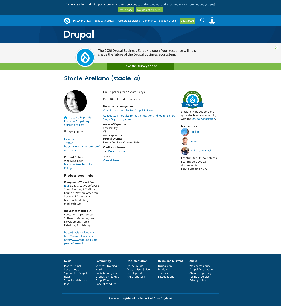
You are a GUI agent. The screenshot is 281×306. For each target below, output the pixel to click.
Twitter (68, 143)
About (193, 261)
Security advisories (75, 280)
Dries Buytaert (163, 298)
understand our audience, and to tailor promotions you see (177, 4)
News (67, 261)
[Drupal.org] (108, 35)
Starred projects (74, 125)
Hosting (100, 269)
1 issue (120, 151)
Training (112, 266)
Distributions (166, 276)
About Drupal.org (200, 273)
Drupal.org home (67, 21)
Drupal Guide (135, 266)
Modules (163, 269)
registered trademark (136, 298)
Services (100, 266)
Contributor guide (106, 273)
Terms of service (199, 276)
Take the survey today (140, 66)
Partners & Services (128, 20)
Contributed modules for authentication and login (134, 115)
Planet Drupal (72, 266)
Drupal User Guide (138, 269)
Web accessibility (199, 266)
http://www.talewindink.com (81, 236)
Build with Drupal (104, 20)
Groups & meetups (107, 276)
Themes (163, 273)
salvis (194, 141)
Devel (150, 110)
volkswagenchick (201, 150)
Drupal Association (203, 119)
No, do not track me (149, 10)
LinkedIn (69, 139)
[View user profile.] (75, 101)
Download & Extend (171, 261)
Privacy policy (197, 280)
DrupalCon (102, 280)
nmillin (195, 131)
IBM (66, 185)
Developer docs (136, 273)
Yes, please (126, 10)
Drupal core (165, 266)
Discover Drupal (82, 20)
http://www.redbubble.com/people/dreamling (81, 241)
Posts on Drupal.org (76, 121)
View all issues (112, 160)
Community (149, 20)
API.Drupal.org (136, 276)
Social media (72, 269)
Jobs (66, 284)
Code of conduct (105, 284)
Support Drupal (168, 20)
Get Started (187, 20)
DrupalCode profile (79, 117)
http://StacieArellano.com (79, 232)
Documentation (137, 261)
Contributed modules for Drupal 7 (124, 110)
